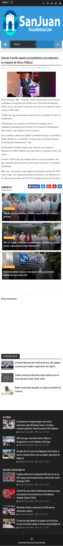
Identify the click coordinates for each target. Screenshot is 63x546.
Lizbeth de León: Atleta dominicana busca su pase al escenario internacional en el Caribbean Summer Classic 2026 (38, 494)
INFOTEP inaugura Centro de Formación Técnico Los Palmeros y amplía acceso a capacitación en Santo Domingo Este (31, 244)
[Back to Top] (31, 538)
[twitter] (56, 3)
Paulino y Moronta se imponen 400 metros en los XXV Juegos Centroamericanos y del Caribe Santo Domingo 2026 (38, 477)
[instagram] (47, 3)
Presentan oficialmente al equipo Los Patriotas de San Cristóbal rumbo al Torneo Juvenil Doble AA (38, 522)
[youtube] (60, 3)
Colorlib (42, 542)
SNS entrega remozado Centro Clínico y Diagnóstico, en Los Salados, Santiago (31, 215)
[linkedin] (52, 3)
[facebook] (43, 3)
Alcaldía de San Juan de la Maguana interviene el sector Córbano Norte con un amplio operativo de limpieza (38, 454)
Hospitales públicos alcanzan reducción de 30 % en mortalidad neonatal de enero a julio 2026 (29, 273)
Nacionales (46, 67)
